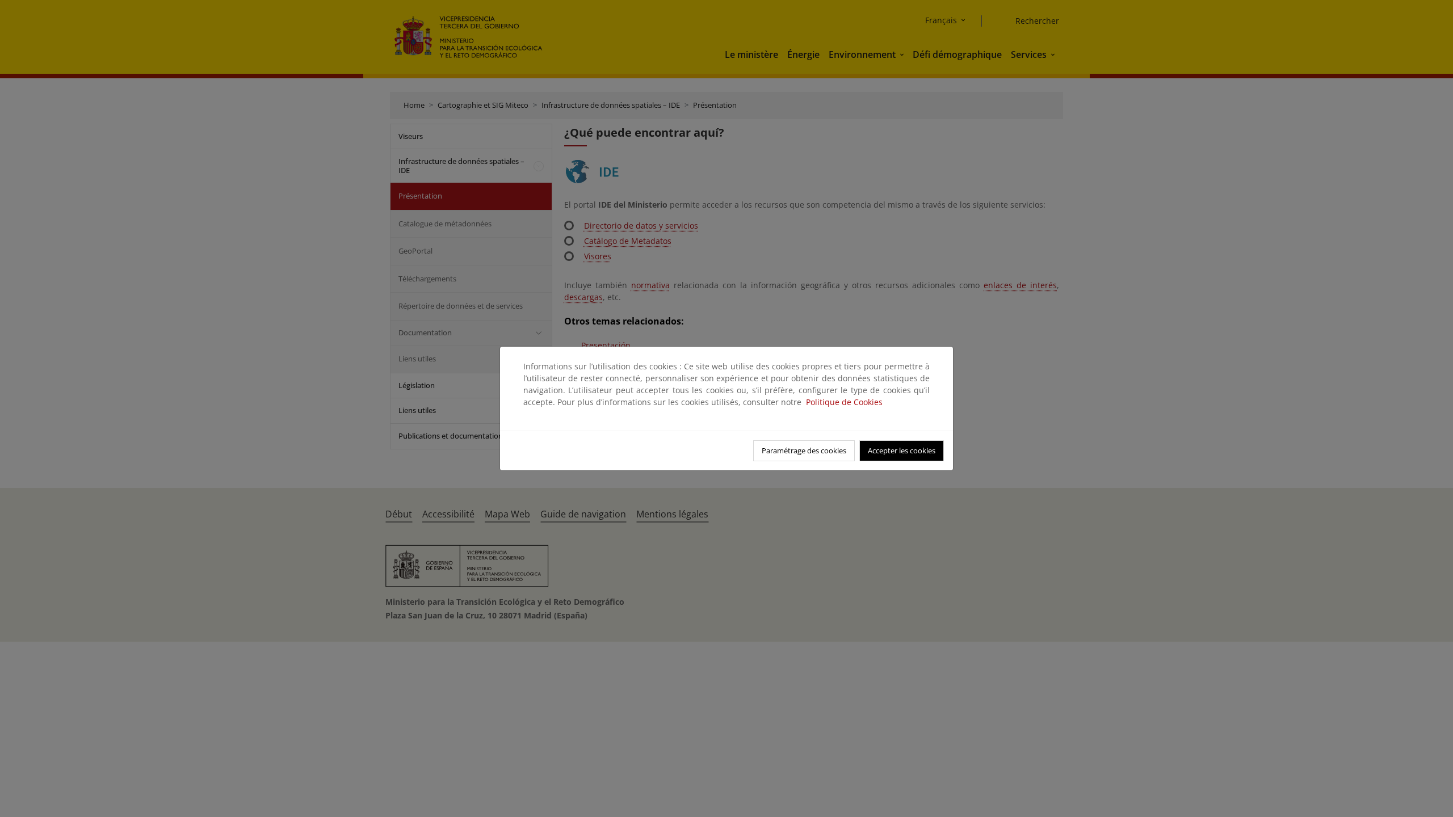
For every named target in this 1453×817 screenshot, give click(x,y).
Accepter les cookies (901, 450)
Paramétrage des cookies (804, 450)
